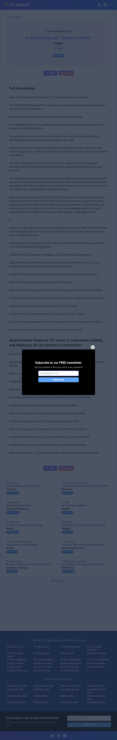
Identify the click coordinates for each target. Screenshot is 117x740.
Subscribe (58, 379)
